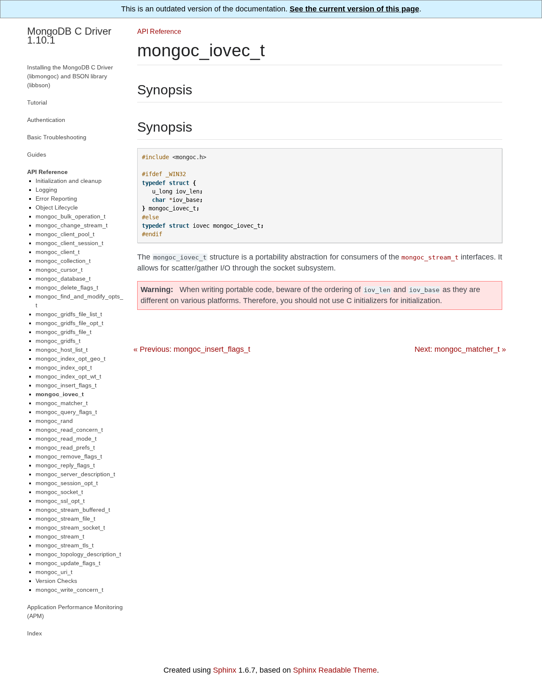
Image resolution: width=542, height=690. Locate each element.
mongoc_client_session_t (69, 243)
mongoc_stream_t (60, 536)
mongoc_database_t (63, 278)
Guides (36, 154)
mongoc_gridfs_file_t (63, 331)
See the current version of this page (354, 9)
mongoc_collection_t (63, 260)
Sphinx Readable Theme (335, 670)
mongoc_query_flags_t (66, 411)
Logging (46, 189)
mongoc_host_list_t (62, 349)
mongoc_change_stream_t (72, 225)
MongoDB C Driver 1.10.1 (69, 35)
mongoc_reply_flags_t (65, 465)
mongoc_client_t (58, 251)
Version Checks (56, 580)
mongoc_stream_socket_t (70, 527)
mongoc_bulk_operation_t (70, 216)
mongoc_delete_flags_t (67, 287)
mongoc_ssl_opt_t (60, 500)
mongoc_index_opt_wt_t (68, 376)
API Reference (159, 31)
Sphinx (224, 670)
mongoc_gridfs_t (58, 340)
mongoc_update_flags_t (68, 563)
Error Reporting (56, 198)
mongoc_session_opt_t (67, 483)
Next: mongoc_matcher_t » (460, 349)
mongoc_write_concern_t (69, 589)
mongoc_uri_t (54, 572)
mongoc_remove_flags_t (69, 456)
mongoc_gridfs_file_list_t (69, 314)
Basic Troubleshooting (56, 137)
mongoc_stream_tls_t (65, 545)
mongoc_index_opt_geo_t (70, 358)
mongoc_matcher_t (62, 403)
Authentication (46, 119)
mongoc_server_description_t (75, 474)
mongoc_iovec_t (60, 394)
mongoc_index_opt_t (64, 367)
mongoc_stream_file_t (65, 518)
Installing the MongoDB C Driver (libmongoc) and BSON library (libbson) (70, 76)
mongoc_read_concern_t (69, 429)
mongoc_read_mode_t (66, 438)
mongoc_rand (54, 420)
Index (34, 633)
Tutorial (37, 102)
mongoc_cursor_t (59, 269)
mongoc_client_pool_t (65, 234)
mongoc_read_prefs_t (65, 447)
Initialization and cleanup (69, 180)
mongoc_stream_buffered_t (73, 509)
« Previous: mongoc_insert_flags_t (191, 349)
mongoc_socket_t (59, 492)
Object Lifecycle (57, 207)
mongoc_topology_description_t (78, 554)
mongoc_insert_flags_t (66, 385)
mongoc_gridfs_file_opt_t (69, 323)
